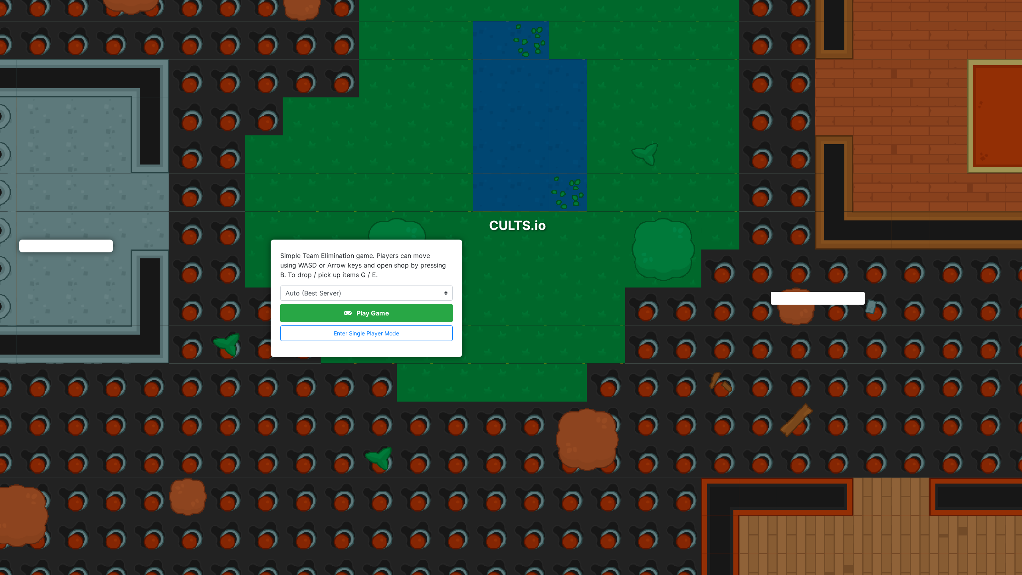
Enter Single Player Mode (366, 333)
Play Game (372, 313)
